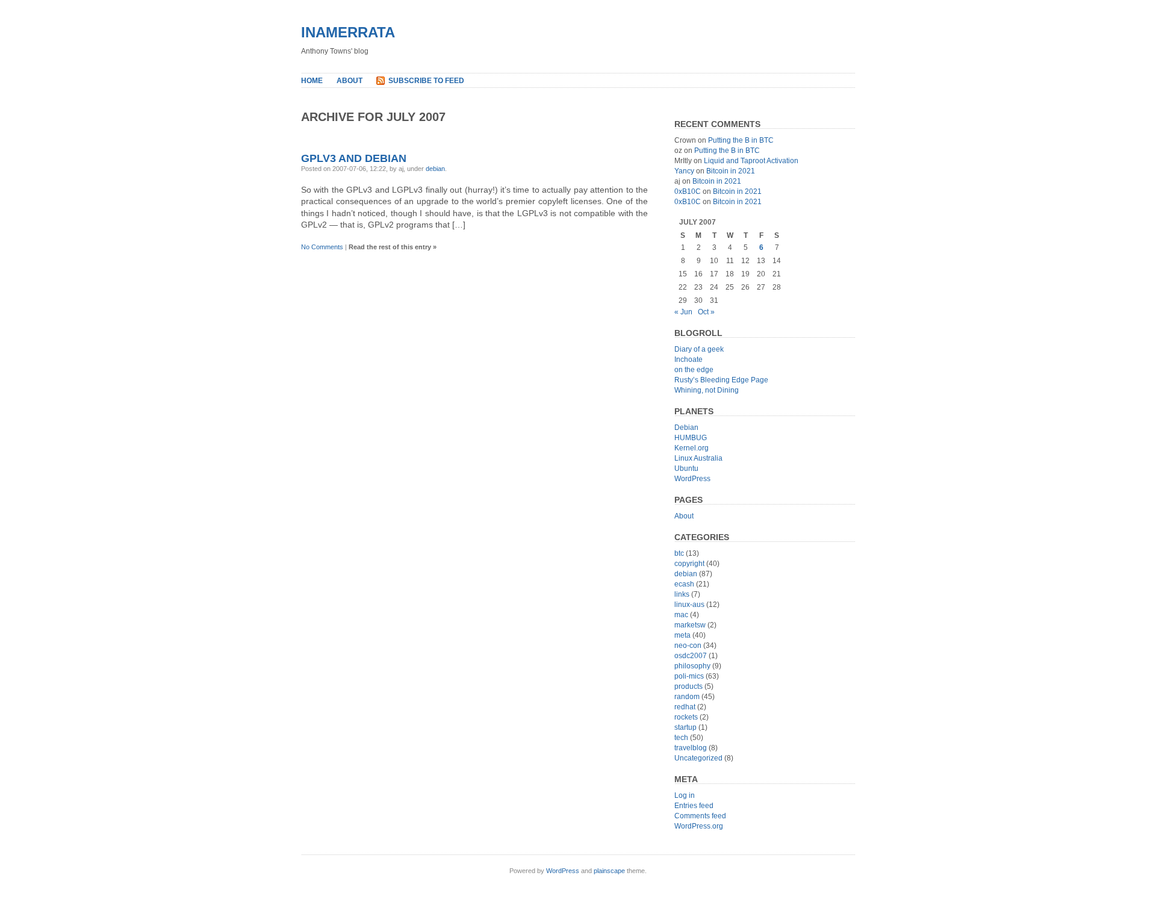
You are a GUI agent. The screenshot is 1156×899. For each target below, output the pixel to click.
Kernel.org (691, 448)
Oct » (706, 312)
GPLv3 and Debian (353, 158)
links (681, 594)
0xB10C (687, 191)
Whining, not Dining (706, 390)
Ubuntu (686, 468)
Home (312, 80)
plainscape (609, 870)
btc (679, 553)
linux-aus (689, 604)
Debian (686, 427)
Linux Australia (698, 458)
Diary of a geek (699, 349)
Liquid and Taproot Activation (751, 161)
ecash (684, 584)
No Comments (322, 246)
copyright (689, 563)
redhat (684, 707)
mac (681, 615)
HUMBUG (690, 438)
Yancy (684, 171)
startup (685, 727)
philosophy (692, 666)
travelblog (690, 748)
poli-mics (689, 676)
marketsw (690, 625)
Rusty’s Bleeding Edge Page (721, 380)
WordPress (692, 478)
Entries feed (693, 805)
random (687, 696)
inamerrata (348, 32)
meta (682, 635)
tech (681, 737)
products (688, 686)
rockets (686, 717)
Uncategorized (698, 758)
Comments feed (700, 816)
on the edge (693, 370)
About (349, 80)
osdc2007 (690, 656)
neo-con (687, 645)
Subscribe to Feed (426, 80)
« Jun (683, 312)
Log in (684, 795)
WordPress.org (698, 826)
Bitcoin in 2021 (730, 171)
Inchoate (688, 359)
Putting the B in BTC (741, 140)
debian (435, 168)
